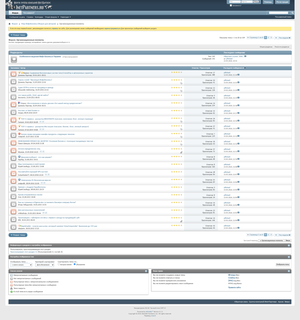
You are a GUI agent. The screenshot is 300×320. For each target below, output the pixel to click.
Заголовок (15, 68)
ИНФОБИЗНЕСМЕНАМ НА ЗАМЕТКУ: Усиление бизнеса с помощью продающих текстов (55, 141)
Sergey (20, 113)
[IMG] (230, 281)
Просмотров (205, 68)
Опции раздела (265, 47)
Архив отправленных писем (30, 195)
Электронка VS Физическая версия (36, 180)
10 (214, 80)
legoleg (21, 160)
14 (214, 103)
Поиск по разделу (281, 47)
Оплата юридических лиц (29, 149)
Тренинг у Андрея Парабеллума (31, 187)
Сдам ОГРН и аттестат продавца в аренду (35, 88)
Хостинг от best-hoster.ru (28, 111)
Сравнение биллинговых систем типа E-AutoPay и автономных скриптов (61, 73)
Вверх (288, 241)
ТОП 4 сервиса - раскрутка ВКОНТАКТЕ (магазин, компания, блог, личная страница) (57, 119)
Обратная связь (241, 302)
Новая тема (18, 35)
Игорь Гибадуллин (25, 205)
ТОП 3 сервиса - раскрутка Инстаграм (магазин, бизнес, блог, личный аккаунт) (55, 127)
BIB (19, 220)
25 (214, 180)
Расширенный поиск (283, 17)
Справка (30, 17)
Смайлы (231, 278)
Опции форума (51, 17)
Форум (15, 13)
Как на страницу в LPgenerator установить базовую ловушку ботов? (47, 202)
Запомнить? (236, 5)
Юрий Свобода (24, 167)
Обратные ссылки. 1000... (234, 57)
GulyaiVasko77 (23, 175)
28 (214, 172)
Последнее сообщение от (233, 68)
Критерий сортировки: (45, 262)
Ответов (195, 68)
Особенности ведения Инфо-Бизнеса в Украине (40, 57)
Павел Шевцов (24, 144)
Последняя (283, 38)
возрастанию (66, 265)
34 (214, 119)
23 (214, 211)
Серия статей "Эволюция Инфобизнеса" (35, 80)
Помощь (268, 2)
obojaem (21, 229)
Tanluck (21, 122)
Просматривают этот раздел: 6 (23, 252)
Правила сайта (234, 288)
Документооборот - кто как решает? (36, 157)
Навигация (64, 17)
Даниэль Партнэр (25, 75)
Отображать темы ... (19, 262)
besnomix (21, 98)
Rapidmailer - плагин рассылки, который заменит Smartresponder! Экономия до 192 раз (59, 226)
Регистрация (282, 2)
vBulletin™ (149, 312)
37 (214, 126)
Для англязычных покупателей (31, 210)
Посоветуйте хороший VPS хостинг (33, 172)
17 (214, 73)
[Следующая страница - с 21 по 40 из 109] (276, 37)
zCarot (153, 316)
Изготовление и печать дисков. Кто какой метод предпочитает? (54, 103)
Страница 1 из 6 (256, 38)
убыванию (80, 265)
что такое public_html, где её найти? (33, 95)
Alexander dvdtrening (26, 90)
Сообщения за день (17, 17)
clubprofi (21, 137)
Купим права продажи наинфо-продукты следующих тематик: (48, 134)
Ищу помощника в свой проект (31, 164)
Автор (23, 68)
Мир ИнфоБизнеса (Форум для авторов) (38, 24)
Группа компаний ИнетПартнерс (263, 302)
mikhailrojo (22, 213)
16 (214, 142)
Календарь (39, 17)
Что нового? (28, 13)
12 (214, 88)
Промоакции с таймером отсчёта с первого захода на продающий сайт (49, 218)
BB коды (232, 275)
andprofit (21, 184)
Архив (280, 302)
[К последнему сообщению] (238, 75)
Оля (19, 197)
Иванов (21, 152)
